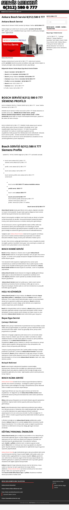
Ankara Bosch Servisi (17, 234)
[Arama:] (57, 22)
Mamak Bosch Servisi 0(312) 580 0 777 (11, 11)
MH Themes (32, 502)
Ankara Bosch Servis (7, 381)
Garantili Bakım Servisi (9, 494)
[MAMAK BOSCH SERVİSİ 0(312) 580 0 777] (19, 9)
